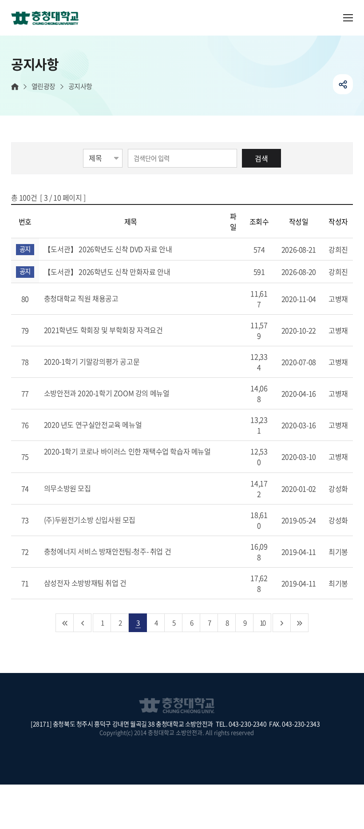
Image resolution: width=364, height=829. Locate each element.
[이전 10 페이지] (82, 622)
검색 (261, 158)
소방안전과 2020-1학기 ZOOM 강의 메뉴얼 (107, 393)
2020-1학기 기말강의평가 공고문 (92, 361)
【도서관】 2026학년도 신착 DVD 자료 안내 (109, 249)
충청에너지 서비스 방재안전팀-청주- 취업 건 (108, 551)
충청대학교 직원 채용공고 (82, 298)
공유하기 (343, 84)
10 (262, 622)
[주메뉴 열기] (348, 17)
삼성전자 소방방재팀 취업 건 (86, 582)
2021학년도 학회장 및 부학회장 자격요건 (104, 329)
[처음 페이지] (65, 622)
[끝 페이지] (300, 622)
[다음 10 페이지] (282, 622)
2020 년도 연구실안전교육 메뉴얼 (93, 424)
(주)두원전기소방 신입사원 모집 (90, 519)
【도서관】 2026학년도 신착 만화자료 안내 (108, 271)
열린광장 (43, 86)
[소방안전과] (48, 18)
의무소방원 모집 (68, 488)
